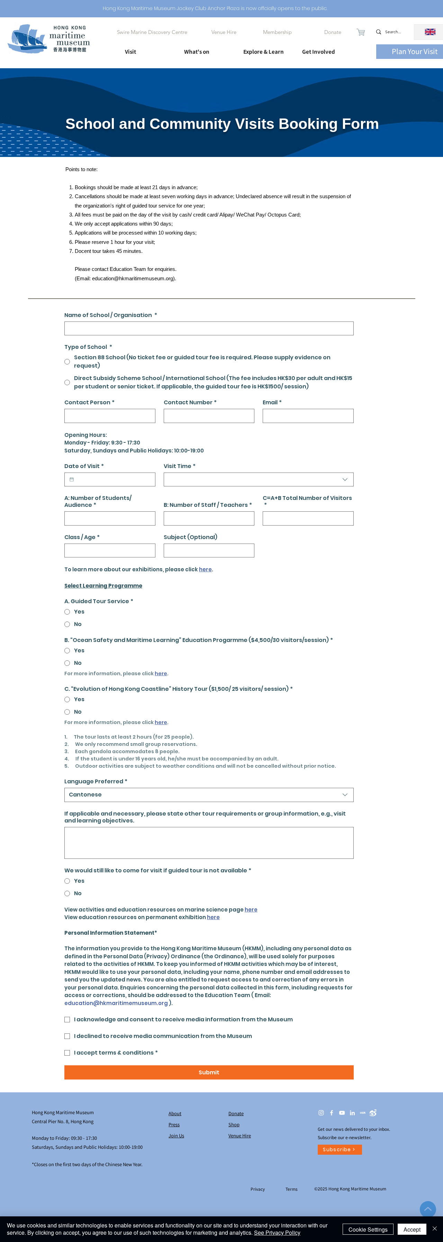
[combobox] (259, 479)
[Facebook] (331, 1112)
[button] (148, 48)
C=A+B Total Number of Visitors (307, 502)
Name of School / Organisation (110, 315)
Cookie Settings (368, 1229)
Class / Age (82, 537)
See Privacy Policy (277, 1232)
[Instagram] (321, 1112)
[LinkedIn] (352, 1112)
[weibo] (373, 1112)
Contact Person (89, 402)
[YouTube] (341, 1112)
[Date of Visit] (71, 479)
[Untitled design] (362, 1112)
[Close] (435, 1229)
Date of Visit (84, 466)
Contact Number (190, 402)
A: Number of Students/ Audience (98, 502)
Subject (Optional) (190, 537)
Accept (412, 1229)
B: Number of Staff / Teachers (208, 505)
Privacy (258, 1189)
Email (272, 402)
